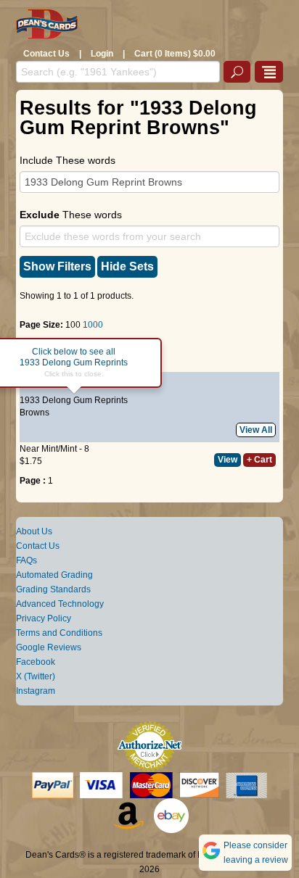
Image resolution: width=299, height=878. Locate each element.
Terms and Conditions (59, 633)
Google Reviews (48, 647)
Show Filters (57, 266)
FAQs (26, 560)
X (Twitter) (35, 676)
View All (255, 430)
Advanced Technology (60, 604)
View (227, 460)
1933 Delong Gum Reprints (74, 400)
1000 (93, 325)
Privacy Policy (43, 618)
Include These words (67, 160)
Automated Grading (54, 575)
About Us (34, 531)
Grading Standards (53, 589)
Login (102, 54)
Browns (34, 412)
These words (71, 214)
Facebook (35, 662)
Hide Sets (127, 266)
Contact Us (46, 54)
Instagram (35, 691)
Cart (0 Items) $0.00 (175, 54)
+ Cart (259, 460)
